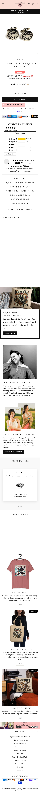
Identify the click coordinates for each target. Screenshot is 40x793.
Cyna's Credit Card (20, 195)
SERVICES (19, 731)
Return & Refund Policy (20, 757)
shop (20, 718)
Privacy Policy (20, 764)
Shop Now (10, 333)
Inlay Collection (14, 452)
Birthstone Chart (20, 199)
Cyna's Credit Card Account (20, 737)
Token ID (20, 767)
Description (20, 179)
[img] (18, 160)
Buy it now (20, 100)
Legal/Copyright (20, 760)
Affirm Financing (20, 743)
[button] (13, 139)
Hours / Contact (20, 750)
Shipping (12, 78)
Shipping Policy (20, 747)
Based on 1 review (10, 130)
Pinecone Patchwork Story (20, 191)
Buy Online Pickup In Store (20, 740)
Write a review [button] (20, 133)
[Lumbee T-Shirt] (20, 571)
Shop (20, 605)
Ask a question (20, 203)
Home (19, 60)
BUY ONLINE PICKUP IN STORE (20, 183)
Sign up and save (20, 776)
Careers (20, 770)
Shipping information (20, 187)
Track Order (20, 754)
